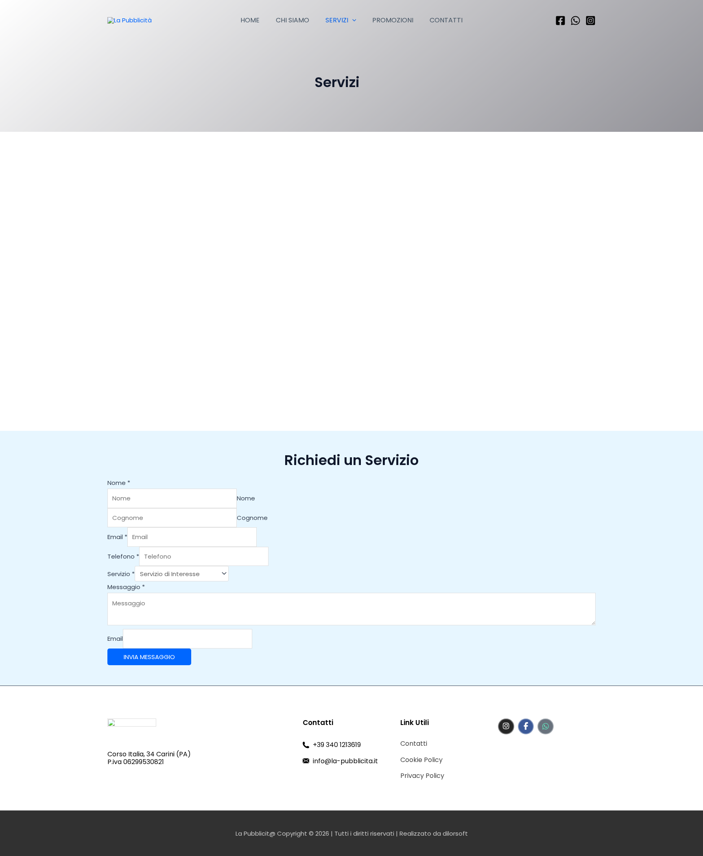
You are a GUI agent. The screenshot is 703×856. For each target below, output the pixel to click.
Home (250, 20)
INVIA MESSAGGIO (149, 657)
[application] (352, 20)
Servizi (336, 20)
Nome (118, 482)
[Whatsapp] (575, 20)
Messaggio (126, 587)
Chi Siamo (292, 20)
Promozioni (392, 20)
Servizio (121, 574)
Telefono (123, 556)
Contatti (446, 20)
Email (117, 537)
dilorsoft (455, 833)
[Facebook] (560, 20)
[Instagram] (590, 20)
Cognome (252, 517)
